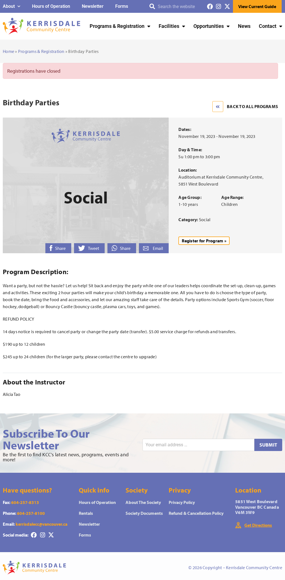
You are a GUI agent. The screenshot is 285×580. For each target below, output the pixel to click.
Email (158, 248)
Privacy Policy (182, 502)
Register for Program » (204, 240)
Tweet (93, 248)
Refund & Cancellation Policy (196, 513)
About (9, 6)
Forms (121, 6)
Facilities (169, 26)
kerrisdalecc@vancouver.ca (41, 524)
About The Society (143, 502)
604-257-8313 (25, 502)
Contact (267, 26)
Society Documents (144, 513)
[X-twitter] (227, 6)
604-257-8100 (31, 513)
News (244, 26)
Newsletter (93, 6)
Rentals (86, 513)
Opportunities (208, 26)
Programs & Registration (117, 26)
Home (8, 51)
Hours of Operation (51, 6)
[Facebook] (210, 6)
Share (60, 248)
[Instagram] (219, 6)
